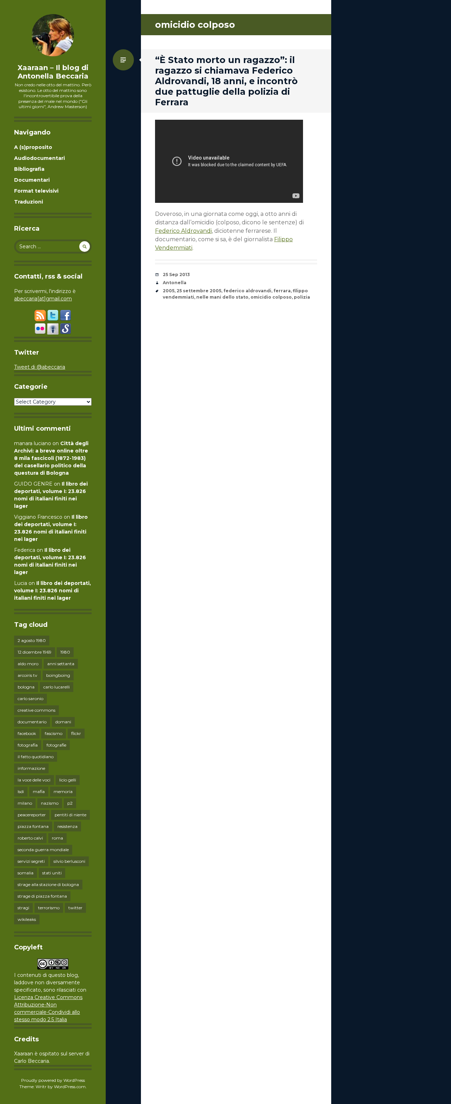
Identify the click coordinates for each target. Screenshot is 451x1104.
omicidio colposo (271, 297)
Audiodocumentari (39, 158)
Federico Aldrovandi (183, 230)
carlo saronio (30, 698)
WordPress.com (70, 1086)
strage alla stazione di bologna (48, 884)
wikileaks (27, 919)
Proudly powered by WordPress (53, 1080)
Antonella (174, 282)
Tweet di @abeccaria (39, 367)
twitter (75, 907)
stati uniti (52, 872)
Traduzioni (28, 202)
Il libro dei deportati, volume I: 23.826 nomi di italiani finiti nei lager (52, 590)
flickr (76, 733)
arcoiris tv (27, 675)
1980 (65, 652)
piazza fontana (33, 826)
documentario (32, 721)
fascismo (53, 733)
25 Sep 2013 (176, 274)
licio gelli (67, 779)
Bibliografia (29, 169)
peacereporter (32, 814)
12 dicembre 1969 (34, 652)
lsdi (21, 791)
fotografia (28, 745)
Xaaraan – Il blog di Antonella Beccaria (53, 71)
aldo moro (28, 663)
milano (25, 803)
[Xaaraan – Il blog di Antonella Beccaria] (53, 35)
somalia (25, 872)
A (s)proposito (33, 147)
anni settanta (60, 663)
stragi (23, 907)
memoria (63, 791)
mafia (39, 791)
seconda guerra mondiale (43, 849)
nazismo (49, 803)
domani (63, 721)
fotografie (56, 745)
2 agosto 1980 (32, 640)
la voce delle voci (34, 779)
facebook (27, 733)
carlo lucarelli (56, 687)
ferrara (282, 290)
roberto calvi (30, 838)
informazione (31, 768)
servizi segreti (31, 861)
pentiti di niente (70, 814)
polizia (302, 297)
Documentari (32, 180)
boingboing (58, 675)
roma (57, 838)
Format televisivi (36, 191)
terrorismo (49, 907)
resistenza (67, 826)
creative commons (36, 710)
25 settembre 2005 (199, 290)
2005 (168, 290)
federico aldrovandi (247, 290)
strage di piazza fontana (42, 896)
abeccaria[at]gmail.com (43, 298)
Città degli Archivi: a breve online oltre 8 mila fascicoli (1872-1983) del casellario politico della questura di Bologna (51, 458)
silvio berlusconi (69, 861)
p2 (70, 803)
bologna (26, 687)
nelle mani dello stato (222, 297)
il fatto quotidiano (36, 756)
